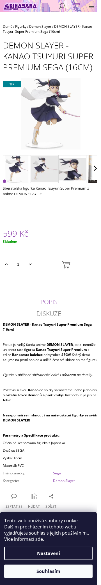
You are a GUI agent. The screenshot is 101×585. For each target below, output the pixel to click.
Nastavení (48, 553)
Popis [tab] (49, 301)
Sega (57, 473)
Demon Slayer (64, 480)
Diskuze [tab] (48, 313)
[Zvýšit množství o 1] (6, 264)
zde (39, 539)
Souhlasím (48, 571)
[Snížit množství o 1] (30, 264)
